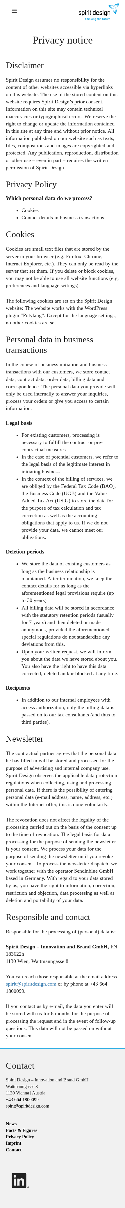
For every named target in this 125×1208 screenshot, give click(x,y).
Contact (14, 1149)
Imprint (13, 1143)
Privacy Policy (20, 1136)
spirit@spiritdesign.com (31, 984)
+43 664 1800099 (22, 1099)
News (11, 1123)
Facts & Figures (21, 1130)
